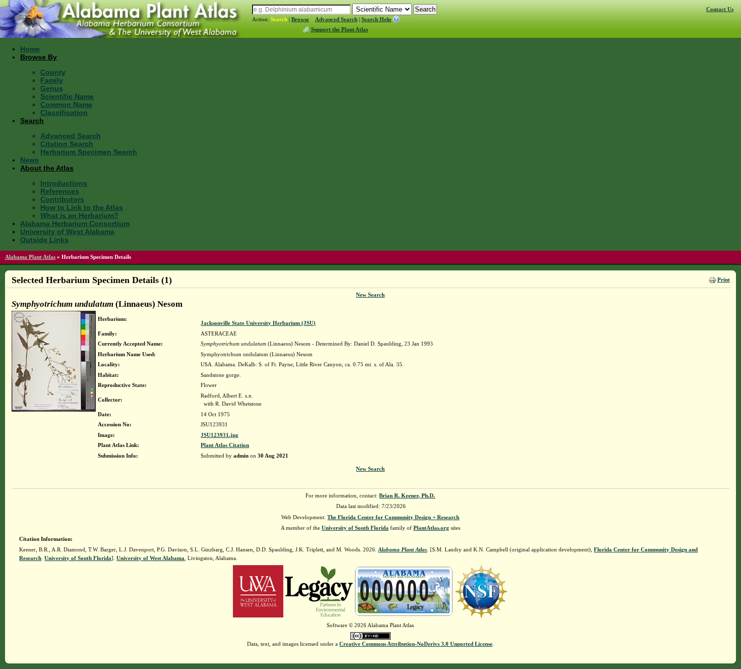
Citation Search (66, 144)
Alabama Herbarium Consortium (75, 223)
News (29, 160)
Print (723, 279)
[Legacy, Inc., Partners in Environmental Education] (319, 591)
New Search (370, 295)
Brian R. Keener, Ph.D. (407, 495)
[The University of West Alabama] (258, 591)
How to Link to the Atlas (81, 207)
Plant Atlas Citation (225, 445)
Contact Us (719, 9)
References (59, 191)
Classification (64, 112)
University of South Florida (355, 528)
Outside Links (44, 240)
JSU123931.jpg (219, 435)
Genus (51, 88)
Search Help (376, 19)
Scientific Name (67, 96)
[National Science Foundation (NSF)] (481, 591)
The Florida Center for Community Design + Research (393, 517)
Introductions (63, 183)
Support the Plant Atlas (339, 29)
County (53, 72)
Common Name (66, 104)
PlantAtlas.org (431, 528)
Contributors (62, 199)
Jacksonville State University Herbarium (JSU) (258, 323)
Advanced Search (336, 19)
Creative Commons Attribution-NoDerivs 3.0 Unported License (415, 644)
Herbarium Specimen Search (88, 152)
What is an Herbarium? (79, 215)
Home (30, 49)
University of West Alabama (67, 232)
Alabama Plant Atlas (30, 257)
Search (279, 19)
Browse (300, 19)
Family (51, 80)
